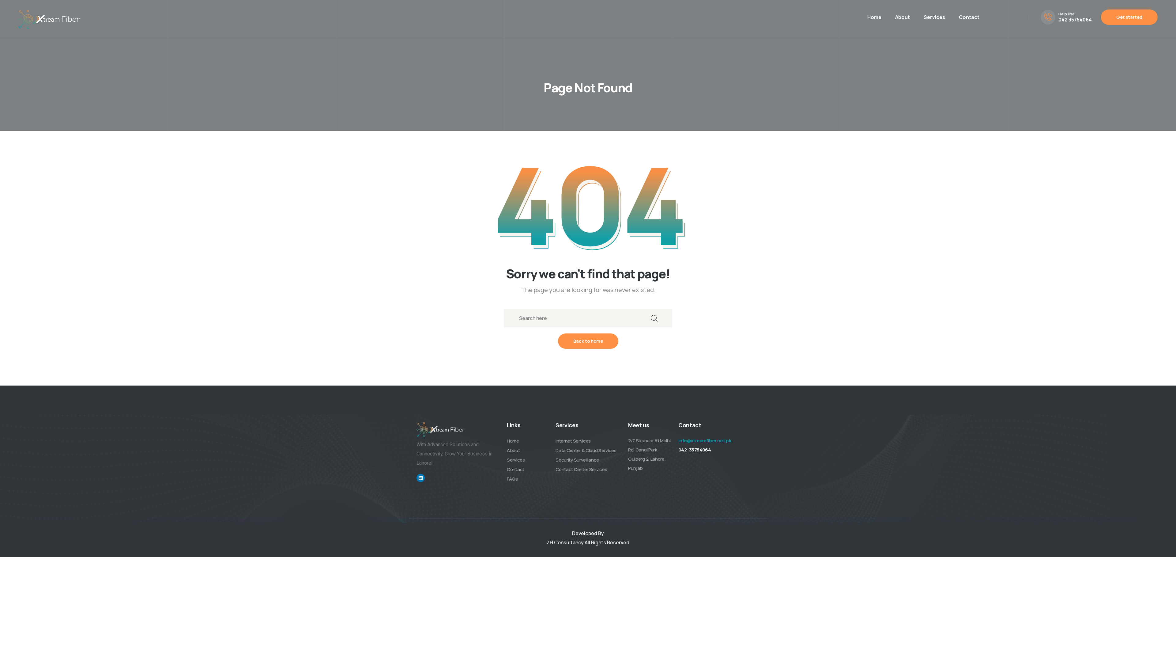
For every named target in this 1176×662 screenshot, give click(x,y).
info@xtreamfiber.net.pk (704, 440)
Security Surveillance (577, 460)
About (902, 17)
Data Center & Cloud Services (586, 450)
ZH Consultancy (565, 542)
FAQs (512, 479)
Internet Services (573, 441)
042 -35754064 (694, 450)
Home (874, 17)
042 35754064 (1075, 19)
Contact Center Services (581, 469)
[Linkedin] (421, 478)
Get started (1129, 17)
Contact (969, 17)
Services (934, 17)
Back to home (588, 341)
